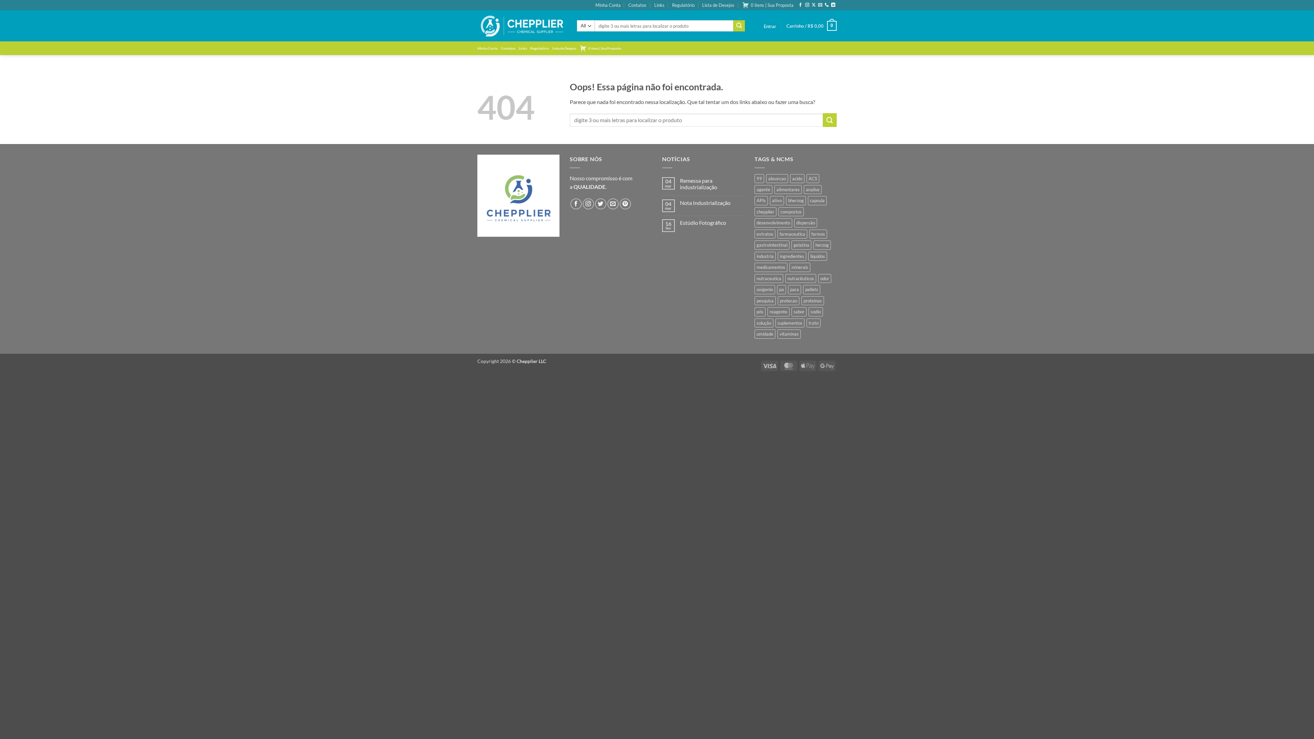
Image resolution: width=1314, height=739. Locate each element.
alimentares (788, 189)
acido (797, 178)
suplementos (789, 323)
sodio (816, 311)
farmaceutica (792, 234)
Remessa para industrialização (698, 183)
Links (659, 5)
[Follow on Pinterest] (625, 204)
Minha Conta (608, 5)
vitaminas (789, 334)
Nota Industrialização (705, 202)
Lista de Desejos (718, 5)
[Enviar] (739, 26)
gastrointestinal (772, 245)
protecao (788, 300)
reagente (778, 311)
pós (760, 311)
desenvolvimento (773, 222)
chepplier (765, 212)
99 (759, 178)
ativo (777, 200)
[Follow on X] (814, 5)
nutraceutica (769, 278)
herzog (822, 245)
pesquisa (765, 300)
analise (813, 189)
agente (763, 189)
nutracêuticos (800, 278)
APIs (761, 200)
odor (824, 278)
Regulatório (683, 5)
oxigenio (765, 289)
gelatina (801, 245)
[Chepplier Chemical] (522, 26)
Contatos (637, 5)
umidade (765, 334)
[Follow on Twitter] (600, 204)
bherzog (796, 200)
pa (781, 289)
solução (764, 323)
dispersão (805, 222)
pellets (811, 289)
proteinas (812, 300)
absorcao (777, 178)
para (794, 289)
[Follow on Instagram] (807, 5)
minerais (799, 267)
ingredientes (792, 256)
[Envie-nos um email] (820, 5)
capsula (817, 200)
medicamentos (771, 267)
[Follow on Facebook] (800, 5)
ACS (813, 178)
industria (765, 256)
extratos (765, 234)
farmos (818, 234)
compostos (791, 212)
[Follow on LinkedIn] (833, 5)
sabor (799, 311)
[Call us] (827, 5)
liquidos (817, 256)
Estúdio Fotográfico (703, 222)
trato (814, 323)
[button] (770, 26)
